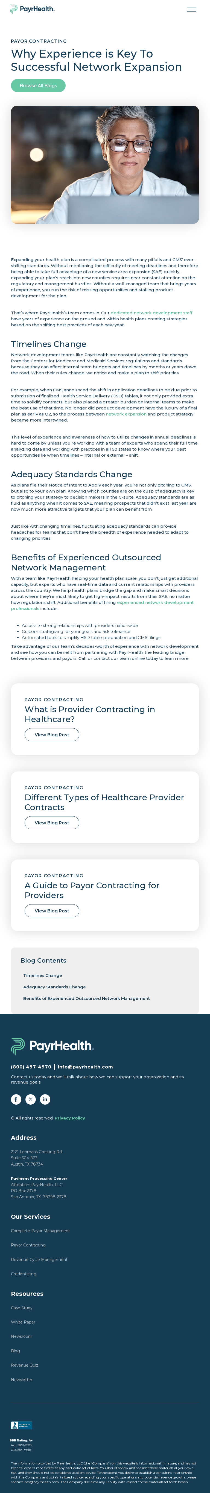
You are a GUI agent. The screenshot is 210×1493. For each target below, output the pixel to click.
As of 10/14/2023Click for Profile (21, 1445)
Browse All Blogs (38, 85)
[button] (191, 9)
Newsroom (21, 1336)
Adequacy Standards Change (54, 986)
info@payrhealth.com (85, 1067)
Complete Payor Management (40, 1230)
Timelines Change (42, 975)
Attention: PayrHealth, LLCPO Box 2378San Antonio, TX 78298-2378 (39, 1187)
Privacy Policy (70, 1118)
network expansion (126, 414)
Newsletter (21, 1379)
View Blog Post (52, 734)
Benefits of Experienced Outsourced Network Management (86, 998)
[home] (35, 9)
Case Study (22, 1307)
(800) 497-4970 (31, 1067)
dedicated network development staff (151, 312)
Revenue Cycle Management (39, 1259)
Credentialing (23, 1273)
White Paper (23, 1322)
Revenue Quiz (24, 1365)
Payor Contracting (28, 1245)
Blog (15, 1350)
